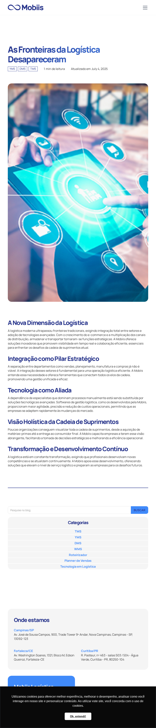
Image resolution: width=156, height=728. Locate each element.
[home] (25, 7)
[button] (144, 7)
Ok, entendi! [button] (78, 716)
